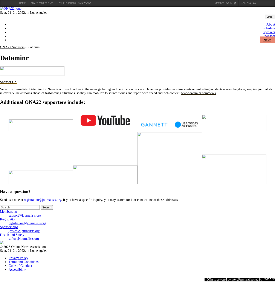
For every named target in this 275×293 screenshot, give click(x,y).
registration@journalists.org (42, 200)
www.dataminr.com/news (198, 93)
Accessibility (17, 269)
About (270, 24)
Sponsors (269, 36)
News (267, 40)
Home (22, 3)
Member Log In (224, 3)
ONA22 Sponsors (12, 47)
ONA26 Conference (42, 3)
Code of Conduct (20, 265)
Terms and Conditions (23, 262)
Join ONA (246, 3)
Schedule (269, 28)
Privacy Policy (18, 258)
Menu (269, 16)
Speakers (269, 32)
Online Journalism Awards (75, 3)
